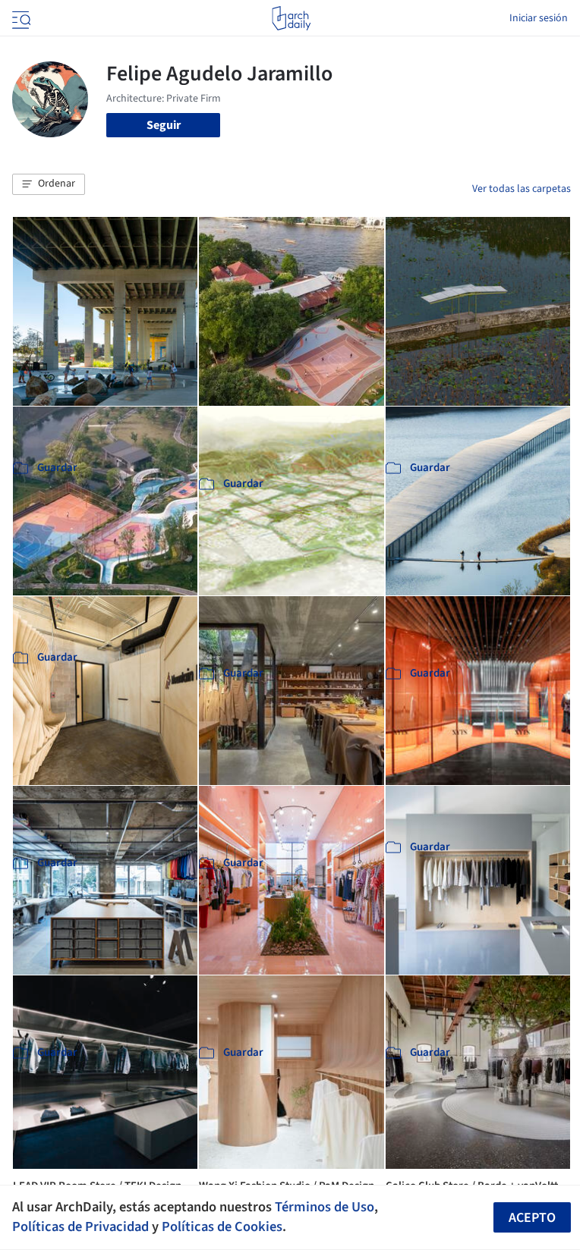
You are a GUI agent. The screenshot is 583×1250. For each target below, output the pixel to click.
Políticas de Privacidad (80, 1226)
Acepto (532, 1217)
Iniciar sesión (538, 18)
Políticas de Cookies (222, 1226)
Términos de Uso (324, 1207)
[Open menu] (19, 18)
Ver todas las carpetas (521, 189)
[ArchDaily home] (291, 18)
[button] (48, 184)
